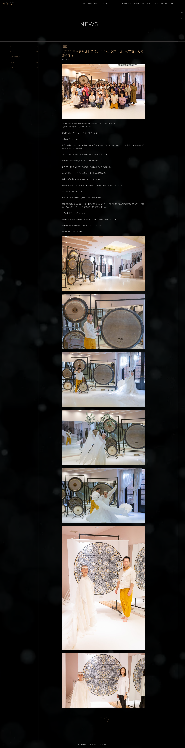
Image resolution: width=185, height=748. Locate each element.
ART (172, 3)
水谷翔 (96, 133)
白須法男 (92, 204)
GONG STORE (147, 3)
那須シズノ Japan (74, 133)
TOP (83, 3)
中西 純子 (70, 204)
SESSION (136, 3)
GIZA (117, 3)
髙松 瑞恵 (73, 207)
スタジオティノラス (85, 127)
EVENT (13, 62)
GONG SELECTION (107, 3)
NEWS (156, 3)
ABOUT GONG (93, 3)
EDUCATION (126, 3)
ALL (11, 46)
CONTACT (164, 3)
